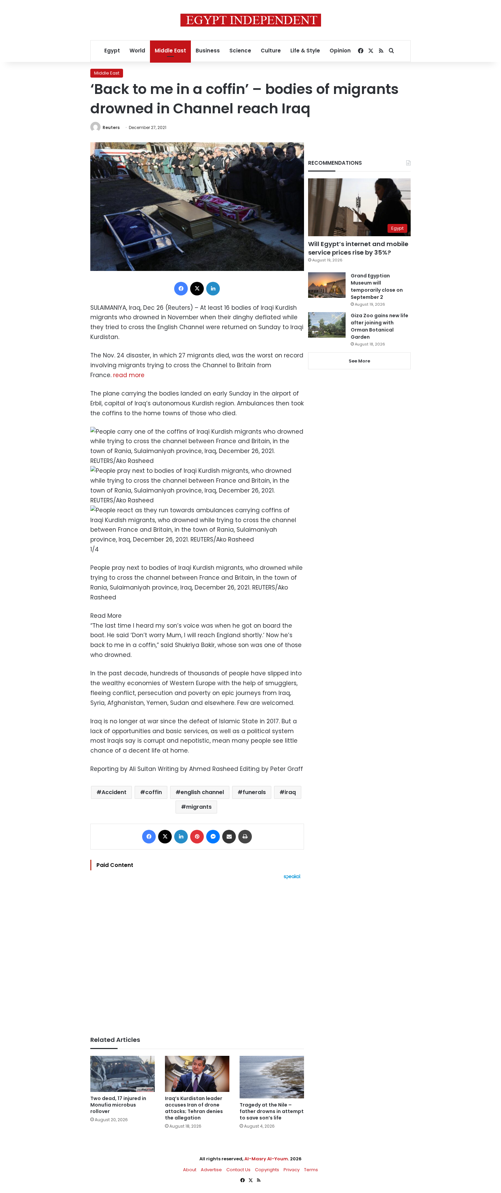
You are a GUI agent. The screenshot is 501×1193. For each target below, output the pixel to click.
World (137, 50)
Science (240, 50)
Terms (311, 1169)
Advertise (211, 1169)
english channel (202, 792)
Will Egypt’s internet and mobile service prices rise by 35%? (358, 248)
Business (208, 50)
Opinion (340, 50)
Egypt (112, 50)
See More (359, 361)
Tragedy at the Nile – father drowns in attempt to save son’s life (272, 1111)
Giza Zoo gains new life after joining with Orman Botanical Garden (379, 326)
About (189, 1169)
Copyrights (267, 1169)
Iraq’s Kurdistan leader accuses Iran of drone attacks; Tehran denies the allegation (194, 1108)
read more (129, 375)
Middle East (170, 50)
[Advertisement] (197, 954)
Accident (114, 792)
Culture (271, 50)
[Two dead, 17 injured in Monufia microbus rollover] (122, 1074)
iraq (290, 792)
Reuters (111, 127)
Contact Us (238, 1169)
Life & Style (305, 50)
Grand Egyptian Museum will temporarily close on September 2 (377, 286)
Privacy (292, 1169)
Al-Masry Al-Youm (266, 1159)
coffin (153, 792)
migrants (199, 807)
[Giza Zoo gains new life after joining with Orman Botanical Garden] (327, 325)
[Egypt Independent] (250, 20)
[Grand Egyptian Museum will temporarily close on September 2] (327, 285)
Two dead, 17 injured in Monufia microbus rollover (118, 1105)
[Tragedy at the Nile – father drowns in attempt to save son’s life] (272, 1077)
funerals (254, 792)
